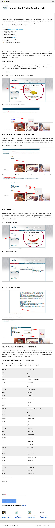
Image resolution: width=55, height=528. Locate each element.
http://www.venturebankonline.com (15, 29)
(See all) (24, 505)
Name (4, 494)
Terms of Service (47, 525)
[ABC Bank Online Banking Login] (8, 513)
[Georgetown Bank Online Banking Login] (21, 513)
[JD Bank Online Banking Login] (46, 513)
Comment (5, 481)
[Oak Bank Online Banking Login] (33, 513)
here (9, 72)
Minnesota (14, 37)
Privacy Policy (38, 525)
